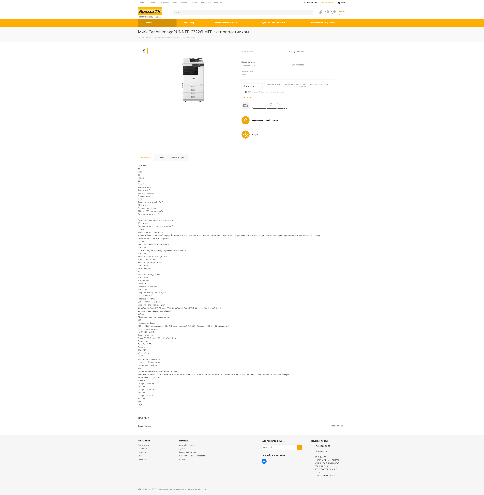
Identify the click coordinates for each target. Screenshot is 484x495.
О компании (144, 440)
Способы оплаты (187, 445)
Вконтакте (264, 461)
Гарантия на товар (187, 452)
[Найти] (310, 12)
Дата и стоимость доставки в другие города (269, 108)
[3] (247, 52)
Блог (140, 455)
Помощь (183, 440)
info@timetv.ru (320, 451)
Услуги (255, 134)
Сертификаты (144, 445)
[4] (250, 52)
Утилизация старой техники (265, 120)
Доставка (183, 448)
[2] (245, 52)
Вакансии (142, 459)
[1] (242, 52)
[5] (252, 52)
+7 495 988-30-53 (322, 446)
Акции (182, 459)
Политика (142, 448)
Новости (142, 452)
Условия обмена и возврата (192, 455)
